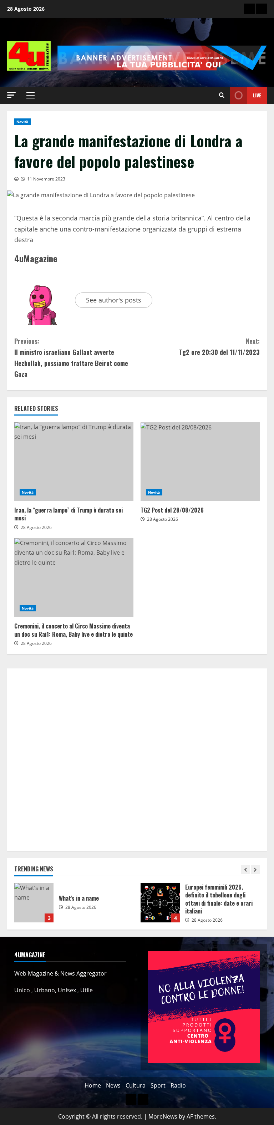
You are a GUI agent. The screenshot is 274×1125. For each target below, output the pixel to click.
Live (257, 95)
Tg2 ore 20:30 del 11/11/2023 (219, 346)
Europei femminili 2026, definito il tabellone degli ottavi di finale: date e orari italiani (160, 902)
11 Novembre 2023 (46, 179)
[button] (11, 95)
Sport (158, 1085)
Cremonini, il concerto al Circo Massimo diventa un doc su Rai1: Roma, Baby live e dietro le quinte (73, 577)
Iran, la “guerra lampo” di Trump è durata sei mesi (73, 461)
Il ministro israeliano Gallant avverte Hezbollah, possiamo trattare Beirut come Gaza (71, 357)
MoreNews (162, 1116)
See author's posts (113, 300)
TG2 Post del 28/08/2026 (200, 461)
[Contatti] (249, 9)
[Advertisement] (137, 760)
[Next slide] (255, 869)
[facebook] (261, 9)
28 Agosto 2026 (36, 527)
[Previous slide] (245, 869)
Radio (178, 1085)
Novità (22, 121)
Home (93, 1085)
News (113, 1085)
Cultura (136, 1085)
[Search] (221, 95)
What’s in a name (34, 902)
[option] (74, 906)
